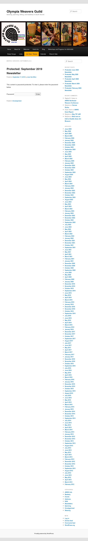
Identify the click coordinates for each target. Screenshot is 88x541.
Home (9, 49)
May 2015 (68, 400)
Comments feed (70, 523)
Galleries (68, 499)
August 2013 (69, 446)
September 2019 (70, 291)
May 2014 (68, 425)
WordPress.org (70, 525)
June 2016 (68, 370)
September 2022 (70, 222)
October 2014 (69, 416)
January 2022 (69, 238)
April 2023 (68, 206)
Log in (67, 518)
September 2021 (70, 247)
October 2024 (69, 170)
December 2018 (70, 307)
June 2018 (68, 318)
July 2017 (68, 343)
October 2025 (69, 147)
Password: (11, 94)
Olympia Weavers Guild (24, 11)
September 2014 (70, 418)
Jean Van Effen (31, 77)
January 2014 (69, 434)
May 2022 (68, 229)
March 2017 (68, 352)
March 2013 (68, 457)
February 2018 (69, 327)
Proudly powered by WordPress (44, 533)
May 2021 (68, 252)
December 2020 (70, 263)
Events (67, 497)
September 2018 (70, 313)
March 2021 (68, 256)
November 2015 (70, 386)
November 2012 (70, 464)
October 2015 (69, 388)
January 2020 (69, 282)
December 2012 (70, 461)
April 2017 (68, 350)
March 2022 (68, 234)
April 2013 (68, 455)
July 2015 (68, 395)
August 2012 (69, 471)
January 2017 (69, 357)
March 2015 (68, 404)
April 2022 (68, 231)
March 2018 (68, 325)
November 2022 (70, 218)
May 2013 (68, 452)
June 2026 (68, 129)
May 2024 (68, 179)
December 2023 (70, 190)
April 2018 (68, 322)
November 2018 (70, 309)
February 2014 (69, 432)
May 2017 (68, 348)
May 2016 (68, 373)
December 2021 (70, 240)
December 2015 (70, 384)
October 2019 (69, 288)
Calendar (43, 54)
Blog (43, 49)
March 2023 (68, 209)
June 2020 (68, 272)
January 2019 (69, 304)
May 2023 (68, 204)
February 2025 (69, 161)
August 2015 (69, 393)
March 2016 (68, 377)
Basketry (68, 494)
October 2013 (69, 441)
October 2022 (69, 220)
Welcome (26, 49)
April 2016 (68, 375)
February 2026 (69, 138)
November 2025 (70, 145)
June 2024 (68, 177)
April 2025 (68, 156)
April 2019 (68, 297)
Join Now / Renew (31, 54)
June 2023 (68, 202)
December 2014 (70, 411)
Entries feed (69, 521)
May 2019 (68, 295)
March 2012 (68, 482)
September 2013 (70, 443)
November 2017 (70, 334)
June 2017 (68, 345)
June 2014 (68, 423)
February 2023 (69, 211)
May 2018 (68, 320)
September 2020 (70, 270)
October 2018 (69, 311)
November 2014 (70, 414)
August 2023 (69, 199)
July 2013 (68, 448)
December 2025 (70, 143)
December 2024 (70, 165)
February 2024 (69, 186)
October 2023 (69, 195)
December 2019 (70, 284)
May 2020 (68, 275)
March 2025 (68, 159)
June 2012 (68, 475)
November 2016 (70, 361)
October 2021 (69, 245)
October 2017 (69, 336)
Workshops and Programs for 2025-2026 (60, 49)
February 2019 (69, 302)
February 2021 (69, 259)
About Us (17, 49)
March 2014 (68, 430)
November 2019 (70, 286)
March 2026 (68, 136)
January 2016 (69, 382)
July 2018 (68, 316)
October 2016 (69, 363)
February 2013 (69, 459)
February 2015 (69, 407)
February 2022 (69, 236)
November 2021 (70, 243)
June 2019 (68, 293)
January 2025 (69, 163)
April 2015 (68, 402)
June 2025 (68, 152)
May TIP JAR (76, 114)
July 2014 (68, 420)
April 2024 (68, 181)
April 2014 (68, 427)
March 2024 (68, 184)
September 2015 (70, 391)
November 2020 (70, 266)
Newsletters (68, 504)
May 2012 (68, 477)
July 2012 (68, 473)
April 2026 (68, 133)
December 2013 (70, 436)
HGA (66, 501)
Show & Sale (53, 54)
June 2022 (68, 227)
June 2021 (68, 250)
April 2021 (68, 254)
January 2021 (69, 261)
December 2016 (70, 359)
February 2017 (69, 354)
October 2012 (69, 466)
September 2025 (70, 149)
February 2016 (69, 379)
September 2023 (70, 197)
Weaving (68, 510)
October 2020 (69, 268)
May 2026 (68, 131)
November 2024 (70, 168)
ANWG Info (68, 492)
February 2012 (69, 484)
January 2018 (69, 329)
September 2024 (70, 172)
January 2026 (69, 140)
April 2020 (68, 277)
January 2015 (69, 409)
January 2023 (69, 213)
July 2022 (68, 224)
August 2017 (69, 341)
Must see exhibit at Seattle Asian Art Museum (73, 118)
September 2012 (70, 468)
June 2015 (68, 398)
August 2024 (69, 174)
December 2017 (70, 332)
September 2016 (70, 366)
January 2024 (69, 188)
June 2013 (68, 450)
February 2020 (69, 279)
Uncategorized (16, 101)
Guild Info (36, 49)
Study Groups (11, 54)
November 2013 (70, 439)
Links (21, 54)
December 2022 (70, 215)
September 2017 (70, 338)
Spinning (68, 506)
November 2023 (70, 193)
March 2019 (68, 300)
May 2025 (68, 154)
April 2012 (68, 480)
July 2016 (68, 368)
